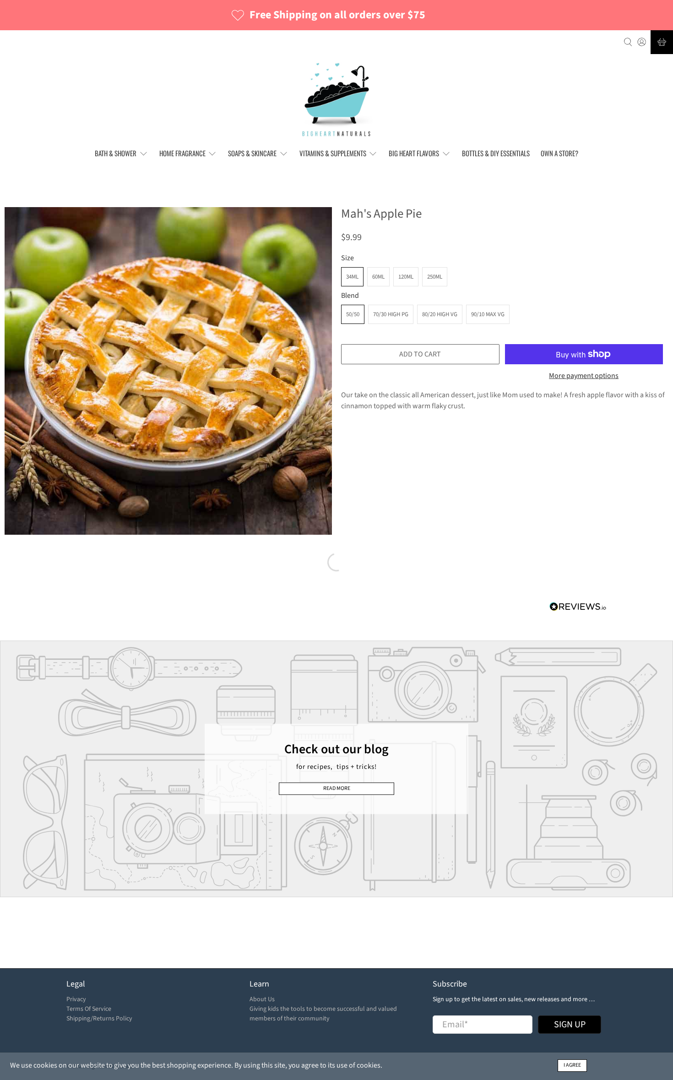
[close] (519, 490)
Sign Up (475, 564)
